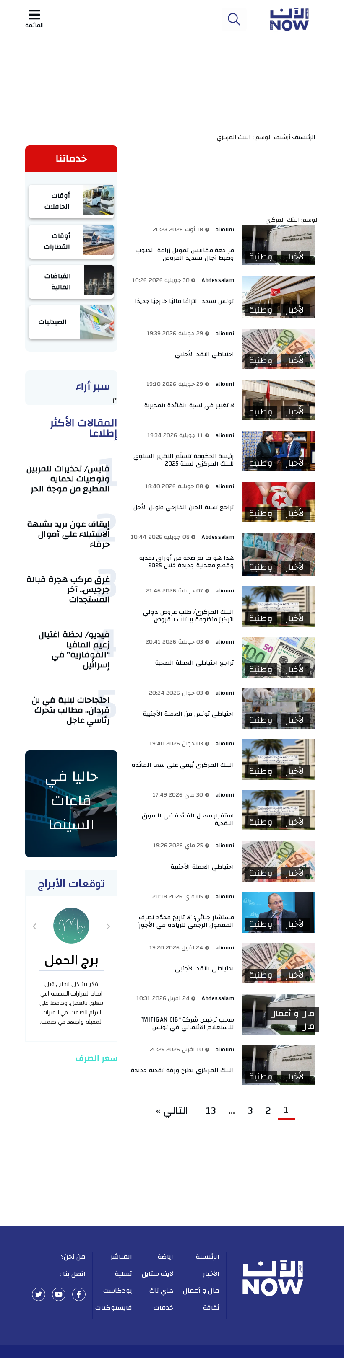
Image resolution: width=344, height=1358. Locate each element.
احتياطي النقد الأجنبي (204, 354)
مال (308, 1026)
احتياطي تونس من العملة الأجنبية (188, 713)
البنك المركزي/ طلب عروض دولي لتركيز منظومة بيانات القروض (188, 615)
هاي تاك (161, 1290)
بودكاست (117, 1290)
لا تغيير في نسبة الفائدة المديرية (189, 405)
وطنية (261, 257)
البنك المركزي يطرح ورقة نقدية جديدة (183, 1070)
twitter (38, 1294)
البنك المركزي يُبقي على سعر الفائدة (183, 765)
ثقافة (211, 1307)
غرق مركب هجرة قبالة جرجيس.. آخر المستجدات (68, 589)
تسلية (123, 1273)
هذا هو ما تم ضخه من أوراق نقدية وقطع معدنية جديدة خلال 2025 (187, 561)
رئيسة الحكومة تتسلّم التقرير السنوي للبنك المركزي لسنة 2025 (183, 459)
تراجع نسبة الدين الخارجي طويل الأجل (184, 507)
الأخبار (295, 257)
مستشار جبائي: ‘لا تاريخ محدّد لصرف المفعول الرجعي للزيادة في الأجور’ (186, 921)
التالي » (175, 1111)
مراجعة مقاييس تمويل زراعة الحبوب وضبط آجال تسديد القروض (185, 254)
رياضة (165, 1256)
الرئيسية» (305, 137)
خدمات (163, 1307)
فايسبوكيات (113, 1307)
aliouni (225, 229)
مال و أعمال (292, 1013)
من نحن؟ (73, 1256)
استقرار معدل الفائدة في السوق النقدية (188, 819)
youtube (58, 1294)
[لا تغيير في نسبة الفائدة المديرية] (278, 400)
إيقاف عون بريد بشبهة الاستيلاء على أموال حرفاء (68, 534)
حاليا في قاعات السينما (71, 800)
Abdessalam (218, 280)
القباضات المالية (57, 281)
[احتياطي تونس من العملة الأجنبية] (278, 708)
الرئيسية (207, 1256)
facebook (79, 1294)
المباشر (121, 1256)
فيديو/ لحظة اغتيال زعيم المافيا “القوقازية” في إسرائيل (74, 650)
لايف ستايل (158, 1273)
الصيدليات (53, 322)
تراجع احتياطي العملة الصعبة (195, 662)
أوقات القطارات (57, 241)
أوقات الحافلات (57, 201)
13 (211, 1111)
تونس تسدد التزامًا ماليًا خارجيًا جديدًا (185, 301)
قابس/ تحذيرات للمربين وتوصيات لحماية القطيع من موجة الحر (68, 479)
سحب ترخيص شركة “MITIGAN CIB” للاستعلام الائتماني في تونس (188, 1023)
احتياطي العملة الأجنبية (202, 866)
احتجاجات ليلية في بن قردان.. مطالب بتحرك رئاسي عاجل (71, 710)
